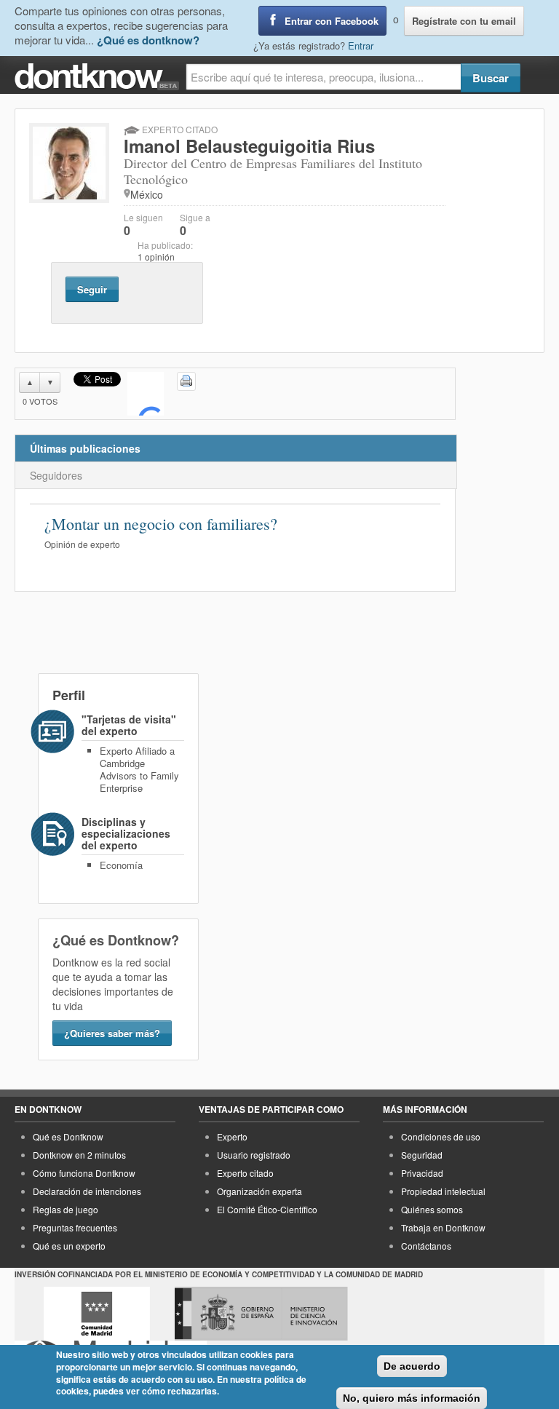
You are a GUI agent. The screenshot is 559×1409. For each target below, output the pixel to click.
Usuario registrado (253, 1154)
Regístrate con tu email (464, 21)
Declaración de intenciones (87, 1191)
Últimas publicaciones (85, 448)
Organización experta (259, 1191)
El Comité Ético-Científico (267, 1209)
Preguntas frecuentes (75, 1227)
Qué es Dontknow (68, 1136)
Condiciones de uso (440, 1136)
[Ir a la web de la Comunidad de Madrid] (97, 1314)
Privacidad (422, 1173)
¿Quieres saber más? (112, 1033)
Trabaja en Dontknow (443, 1227)
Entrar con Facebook (331, 21)
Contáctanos (426, 1245)
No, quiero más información (411, 1398)
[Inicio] (100, 76)
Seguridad (422, 1154)
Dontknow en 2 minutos (79, 1154)
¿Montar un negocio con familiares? (160, 523)
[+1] (145, 394)
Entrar (360, 45)
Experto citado (245, 1173)
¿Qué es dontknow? (148, 40)
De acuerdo (412, 1366)
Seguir (92, 289)
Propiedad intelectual (443, 1191)
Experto (232, 1136)
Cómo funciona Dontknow (84, 1173)
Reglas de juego (65, 1209)
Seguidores (56, 475)
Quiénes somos (432, 1209)
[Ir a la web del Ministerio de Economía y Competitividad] (261, 1314)
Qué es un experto (69, 1245)
